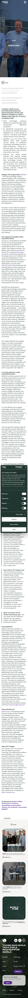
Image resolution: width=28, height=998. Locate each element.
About (4, 961)
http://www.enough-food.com (15, 705)
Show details (19, 514)
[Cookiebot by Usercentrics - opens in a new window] (16, 467)
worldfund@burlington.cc (10, 102)
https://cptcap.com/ (8, 792)
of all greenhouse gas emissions (13, 253)
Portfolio (5, 957)
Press (4, 971)
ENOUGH (23, 174)
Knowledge (16, 957)
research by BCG (7, 265)
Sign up (8, 983)
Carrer (4, 966)
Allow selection (14, 524)
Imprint (12, 990)
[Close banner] (25, 467)
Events (15, 961)
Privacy (20, 990)
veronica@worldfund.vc (9, 93)
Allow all (14, 519)
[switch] (24, 498)
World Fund (5, 711)
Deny (14, 529)
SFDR (4, 990)
